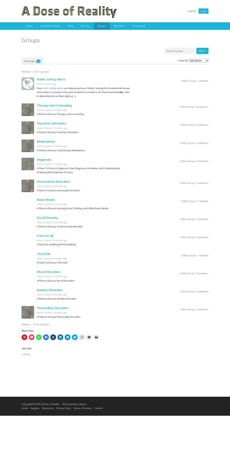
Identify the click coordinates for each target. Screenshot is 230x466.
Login (203, 11)
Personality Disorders (53, 308)
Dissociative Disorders (53, 181)
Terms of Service (82, 408)
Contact (98, 408)
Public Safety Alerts (51, 79)
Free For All (45, 236)
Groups (102, 26)
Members (119, 26)
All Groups (32, 61)
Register (192, 11)
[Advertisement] (115, 441)
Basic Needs (46, 200)
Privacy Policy (63, 408)
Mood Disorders (49, 272)
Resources (139, 26)
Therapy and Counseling (54, 105)
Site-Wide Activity (50, 26)
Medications (46, 141)
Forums (85, 26)
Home (29, 26)
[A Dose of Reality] (69, 17)
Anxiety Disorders (50, 290)
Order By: (183, 60)
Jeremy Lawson (78, 404)
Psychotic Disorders (51, 123)
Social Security (47, 217)
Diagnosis (44, 159)
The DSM (43, 254)
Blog (70, 26)
